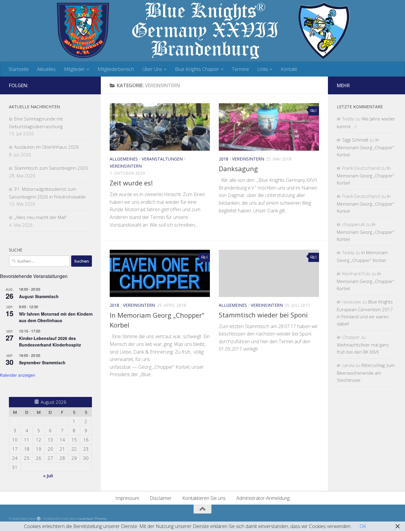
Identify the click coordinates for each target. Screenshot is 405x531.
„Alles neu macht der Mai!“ (40, 217)
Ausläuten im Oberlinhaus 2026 (46, 147)
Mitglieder (74, 69)
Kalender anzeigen (17, 375)
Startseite (19, 69)
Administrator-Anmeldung (263, 498)
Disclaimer (161, 498)
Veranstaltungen (162, 159)
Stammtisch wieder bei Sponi (263, 314)
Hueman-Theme (92, 518)
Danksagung (238, 168)
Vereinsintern (126, 166)
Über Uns (152, 69)
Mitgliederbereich (116, 69)
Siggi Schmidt (355, 140)
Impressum (127, 498)
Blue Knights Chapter (197, 69)
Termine (240, 69)
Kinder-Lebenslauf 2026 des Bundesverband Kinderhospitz (50, 341)
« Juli (48, 475)
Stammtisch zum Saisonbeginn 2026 (51, 168)
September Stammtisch (42, 362)
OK (363, 526)
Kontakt (289, 69)
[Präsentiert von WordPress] (39, 519)
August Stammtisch (39, 296)
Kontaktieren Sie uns (204, 498)
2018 (223, 159)
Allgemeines (124, 159)
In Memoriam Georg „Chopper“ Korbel (365, 147)
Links (262, 69)
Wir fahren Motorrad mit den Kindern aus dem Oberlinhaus (56, 317)
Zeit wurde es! (131, 182)
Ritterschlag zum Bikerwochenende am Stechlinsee (366, 372)
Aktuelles (46, 69)
